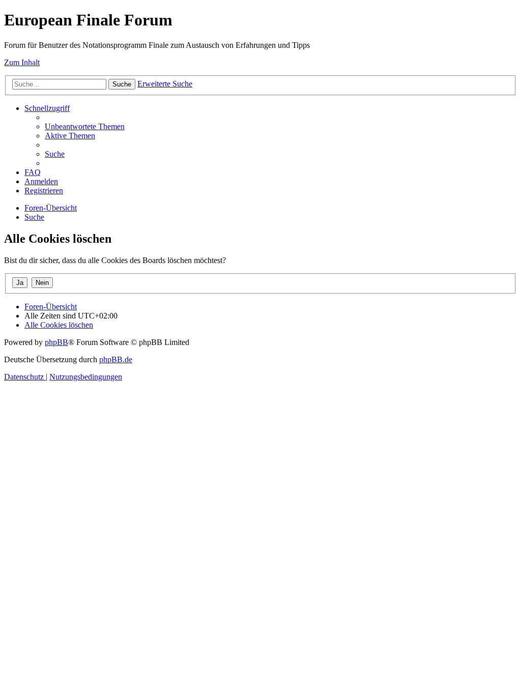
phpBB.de (115, 359)
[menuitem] (85, 126)
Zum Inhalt (22, 62)
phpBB (56, 342)
